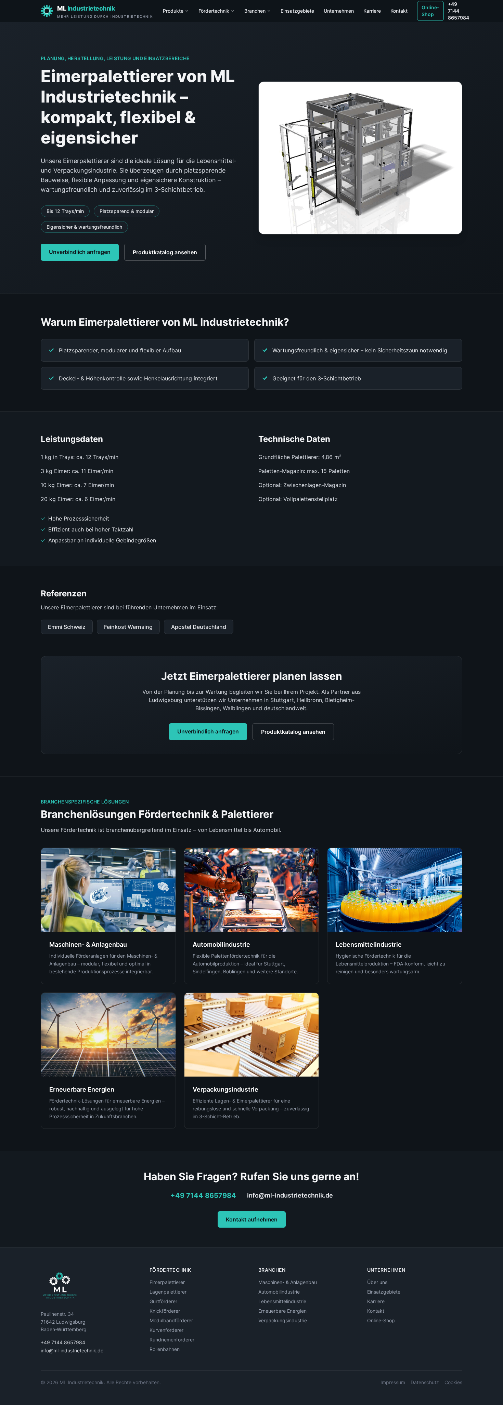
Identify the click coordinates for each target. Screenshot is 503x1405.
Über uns (377, 1282)
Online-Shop (430, 10)
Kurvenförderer (166, 1330)
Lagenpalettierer (168, 1292)
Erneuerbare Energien (282, 1311)
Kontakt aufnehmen (252, 1219)
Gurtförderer (163, 1301)
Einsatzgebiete (297, 11)
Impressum (393, 1382)
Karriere (372, 11)
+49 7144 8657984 (458, 11)
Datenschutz (425, 1382)
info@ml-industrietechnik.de (290, 1195)
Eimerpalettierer (167, 1282)
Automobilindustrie (279, 1292)
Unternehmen (339, 11)
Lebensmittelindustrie (282, 1301)
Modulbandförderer (171, 1320)
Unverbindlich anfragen (80, 251)
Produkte (173, 11)
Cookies (453, 1382)
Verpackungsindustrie (282, 1320)
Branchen (255, 11)
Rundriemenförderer (172, 1339)
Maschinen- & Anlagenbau (287, 1282)
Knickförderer (165, 1311)
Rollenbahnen (165, 1349)
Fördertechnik (213, 11)
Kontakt (399, 11)
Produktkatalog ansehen (165, 252)
